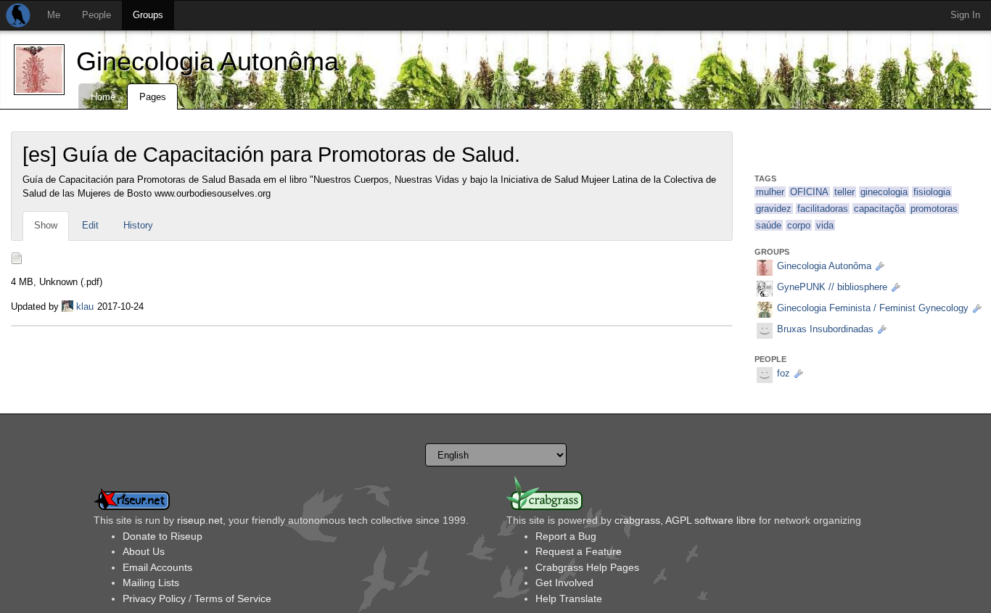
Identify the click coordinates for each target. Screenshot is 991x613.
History (138, 225)
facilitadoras (822, 208)
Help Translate (568, 598)
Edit (90, 225)
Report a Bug (565, 536)
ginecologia (884, 191)
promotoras (934, 208)
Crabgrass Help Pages (587, 567)
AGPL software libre (710, 520)
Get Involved (564, 582)
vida (825, 225)
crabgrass (637, 520)
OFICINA (809, 191)
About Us (144, 551)
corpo (798, 225)
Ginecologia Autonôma (207, 61)
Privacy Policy (154, 598)
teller (844, 191)
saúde (768, 225)
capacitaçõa (879, 208)
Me (53, 14)
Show (45, 225)
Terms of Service (232, 598)
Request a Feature (578, 551)
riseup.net (200, 520)
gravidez (773, 208)
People (96, 14)
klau (85, 306)
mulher (770, 191)
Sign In (965, 14)
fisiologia (931, 191)
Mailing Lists (151, 582)
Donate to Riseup (162, 536)
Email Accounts (157, 567)
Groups (148, 14)
